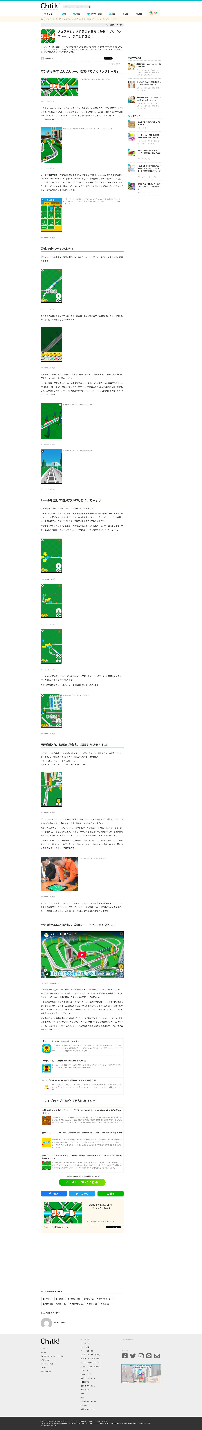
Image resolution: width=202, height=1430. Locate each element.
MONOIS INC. (49, 58)
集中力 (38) (93, 1304)
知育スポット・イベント (88, 1401)
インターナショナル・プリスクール (147, 70)
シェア (54, 1193)
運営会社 (43, 1352)
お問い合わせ (45, 1360)
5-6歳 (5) (60, 1299)
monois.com (48, 101)
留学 (82, 1394)
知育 (143, 90)
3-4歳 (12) (48, 1299)
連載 (140, 13)
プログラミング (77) (106, 1299)
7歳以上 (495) (74, 1299)
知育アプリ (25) (78, 1304)
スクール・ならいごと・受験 (145, 72)
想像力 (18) (62, 1304)
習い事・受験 (96, 13)
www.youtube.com (50, 983)
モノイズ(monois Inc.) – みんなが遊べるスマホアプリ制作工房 (69, 1080)
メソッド (50, 13)
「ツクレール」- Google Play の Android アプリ (63, 1060)
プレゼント (84, 1370)
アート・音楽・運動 (87, 1351)
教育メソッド (85, 1390)
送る (112, 1193)
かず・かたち (142, 128)
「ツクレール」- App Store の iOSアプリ (59, 1041)
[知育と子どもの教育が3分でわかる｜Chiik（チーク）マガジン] (50, 6)
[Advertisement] (82, 1260)
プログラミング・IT (116, 64)
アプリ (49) (89, 1299)
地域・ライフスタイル (88, 1378)
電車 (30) (106, 1304)
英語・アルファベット (145, 159)
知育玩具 (84, 1405)
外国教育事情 (85, 1382)
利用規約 (43, 1368)
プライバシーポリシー (48, 1364)
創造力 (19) (48, 1304)
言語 (78, 13)
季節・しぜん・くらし (148, 143)
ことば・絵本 (85, 1347)
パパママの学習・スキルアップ (91, 1363)
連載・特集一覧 (46, 1372)
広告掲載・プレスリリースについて (52, 1356)
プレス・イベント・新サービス (91, 1366)
